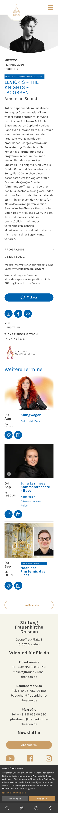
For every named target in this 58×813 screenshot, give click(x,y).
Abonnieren (29, 744)
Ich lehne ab (15, 798)
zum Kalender (30, 605)
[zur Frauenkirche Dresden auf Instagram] (49, 758)
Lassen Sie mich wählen (14, 793)
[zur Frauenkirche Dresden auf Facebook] (30, 758)
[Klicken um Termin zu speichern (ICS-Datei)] (9, 314)
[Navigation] (50, 7)
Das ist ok (42, 798)
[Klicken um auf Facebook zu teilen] (18, 314)
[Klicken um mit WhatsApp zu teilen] (28, 314)
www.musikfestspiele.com (28, 268)
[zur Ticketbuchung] (9, 435)
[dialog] (29, 784)
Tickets (32, 297)
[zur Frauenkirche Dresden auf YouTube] (10, 758)
